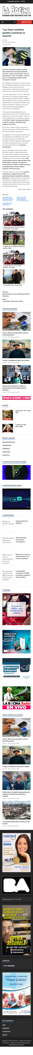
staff (3, 1025)
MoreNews (12, 1045)
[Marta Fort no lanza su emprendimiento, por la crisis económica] (8, 560)
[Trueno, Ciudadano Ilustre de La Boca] (16, 349)
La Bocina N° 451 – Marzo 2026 (21, 411)
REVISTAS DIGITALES (8, 442)
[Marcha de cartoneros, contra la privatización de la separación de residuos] (16, 374)
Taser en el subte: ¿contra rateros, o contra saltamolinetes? (22, 198)
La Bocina (5, 40)
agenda (4, 1035)
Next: (12, 300)
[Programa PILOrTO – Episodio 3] (8, 526)
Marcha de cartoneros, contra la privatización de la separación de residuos (14, 388)
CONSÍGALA (6, 449)
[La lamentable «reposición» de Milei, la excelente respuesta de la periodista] (8, 576)
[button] (2, 22)
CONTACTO (5, 455)
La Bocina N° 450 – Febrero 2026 (21, 425)
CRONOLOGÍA (6, 445)
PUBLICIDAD (6, 452)
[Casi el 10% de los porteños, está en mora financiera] (16, 321)
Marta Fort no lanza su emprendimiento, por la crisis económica (23, 556)
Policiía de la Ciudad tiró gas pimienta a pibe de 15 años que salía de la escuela (16, 794)
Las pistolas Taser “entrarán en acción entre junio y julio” (7, 198)
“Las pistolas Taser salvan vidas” (7, 203)
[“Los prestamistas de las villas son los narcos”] (16, 810)
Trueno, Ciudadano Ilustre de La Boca (15, 360)
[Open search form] (14, 22)
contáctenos (6, 1031)
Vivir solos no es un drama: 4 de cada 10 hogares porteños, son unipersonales (16, 609)
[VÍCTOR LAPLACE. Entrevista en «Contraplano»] (8, 543)
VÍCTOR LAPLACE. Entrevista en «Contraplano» (21, 540)
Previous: (16, 294)
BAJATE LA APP (26, 22)
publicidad (5, 1028)
